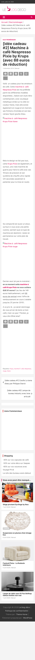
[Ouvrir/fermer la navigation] (3, 17)
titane (9, 371)
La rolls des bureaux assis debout (17, 473)
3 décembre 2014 (8, 68)
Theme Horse (21, 614)
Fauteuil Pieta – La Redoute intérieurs (14, 564)
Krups (11, 368)
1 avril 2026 (6, 598)
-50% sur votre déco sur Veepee (16, 463)
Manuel (17, 68)
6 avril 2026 (6, 537)
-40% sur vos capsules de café (16, 460)
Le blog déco (24, 607)
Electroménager (9, 39)
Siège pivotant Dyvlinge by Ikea (15, 504)
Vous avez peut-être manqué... (17, 480)
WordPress (27, 618)
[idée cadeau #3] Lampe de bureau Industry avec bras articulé (18, 393)
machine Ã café (19, 368)
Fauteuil (6, 500)
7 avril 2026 (6, 507)
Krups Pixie (12, 164)
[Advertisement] (17, 203)
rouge (4, 371)
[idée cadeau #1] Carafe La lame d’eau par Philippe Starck (18, 382)
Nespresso (28, 368)
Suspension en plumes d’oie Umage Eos (17, 534)
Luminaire (6, 528)
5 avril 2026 (6, 567)
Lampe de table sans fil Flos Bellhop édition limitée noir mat (17, 594)
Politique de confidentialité (16, 611)
